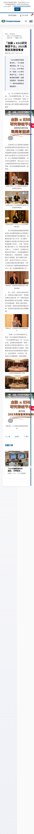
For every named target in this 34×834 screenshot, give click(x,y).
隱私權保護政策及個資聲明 (23, 6)
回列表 (17, 436)
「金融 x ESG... (18, 38)
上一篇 (8, 436)
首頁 (6, 34)
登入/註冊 (25, 15)
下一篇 (26, 436)
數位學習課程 (12, 15)
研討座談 (12, 34)
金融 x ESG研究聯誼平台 (14, 36)
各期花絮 (9, 38)
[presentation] (4, 467)
